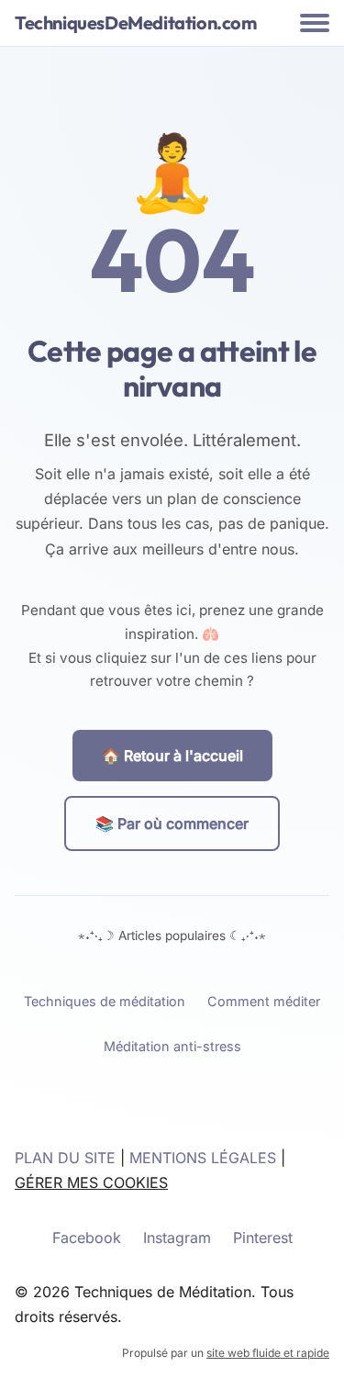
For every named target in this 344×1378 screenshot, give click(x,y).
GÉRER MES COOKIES (91, 1182)
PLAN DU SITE (65, 1157)
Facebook (86, 1237)
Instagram (177, 1237)
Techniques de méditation (104, 1001)
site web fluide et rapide (267, 1353)
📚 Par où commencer (172, 823)
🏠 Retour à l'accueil (172, 755)
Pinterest (263, 1237)
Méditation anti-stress (172, 1046)
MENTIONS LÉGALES (202, 1157)
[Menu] (314, 23)
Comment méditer (263, 1001)
